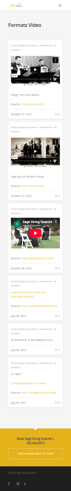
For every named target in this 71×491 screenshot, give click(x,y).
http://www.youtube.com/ (37, 258)
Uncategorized (45, 45)
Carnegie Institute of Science (28, 383)
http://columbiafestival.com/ (38, 306)
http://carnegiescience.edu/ (38, 392)
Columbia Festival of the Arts (28, 292)
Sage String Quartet (28, 45)
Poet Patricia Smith (22, 296)
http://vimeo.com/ (32, 104)
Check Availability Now (35, 453)
